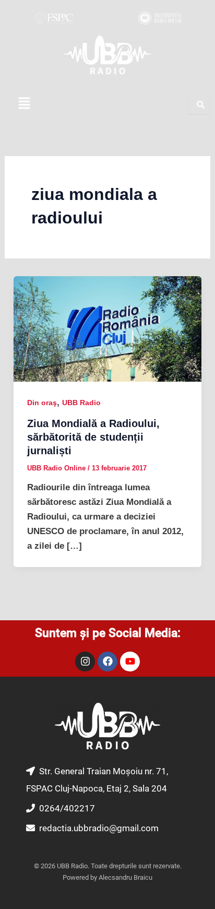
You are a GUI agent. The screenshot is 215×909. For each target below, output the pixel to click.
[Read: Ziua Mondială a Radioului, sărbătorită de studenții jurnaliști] (107, 329)
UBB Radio (81, 402)
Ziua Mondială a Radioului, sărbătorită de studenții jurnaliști (93, 437)
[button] (24, 103)
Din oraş (42, 402)
